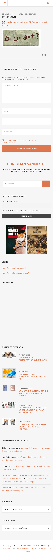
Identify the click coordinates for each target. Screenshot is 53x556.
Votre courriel (10, 202)
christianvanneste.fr (31, 545)
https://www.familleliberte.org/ (15, 273)
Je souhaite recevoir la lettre (22, 211)
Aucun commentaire (27, 14)
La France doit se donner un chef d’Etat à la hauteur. (33, 426)
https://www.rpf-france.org (13, 268)
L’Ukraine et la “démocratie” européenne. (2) (33, 359)
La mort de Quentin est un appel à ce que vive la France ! (33, 393)
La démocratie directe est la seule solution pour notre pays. (33, 410)
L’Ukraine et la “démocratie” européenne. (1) (33, 376)
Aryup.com (9, 548)
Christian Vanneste (26, 164)
